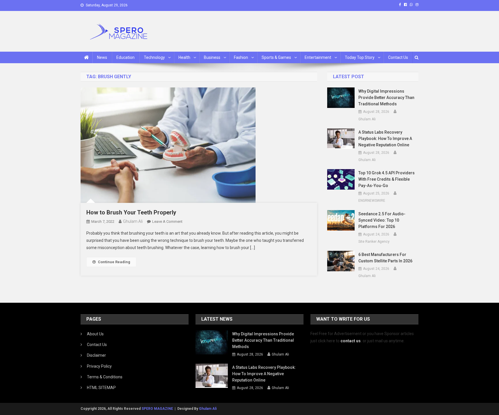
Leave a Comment (167, 221)
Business (212, 57)
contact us (350, 341)
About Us (95, 334)
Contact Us (398, 57)
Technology (154, 57)
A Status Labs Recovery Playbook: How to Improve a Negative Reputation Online (385, 138)
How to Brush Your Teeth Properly (131, 212)
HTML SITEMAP (101, 387)
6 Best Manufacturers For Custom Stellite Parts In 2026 (385, 257)
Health (184, 57)
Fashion (241, 57)
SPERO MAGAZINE (157, 409)
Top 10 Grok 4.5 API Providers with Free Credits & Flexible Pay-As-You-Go (386, 179)
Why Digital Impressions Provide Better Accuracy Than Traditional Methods (386, 97)
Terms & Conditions (104, 377)
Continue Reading (114, 262)
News (102, 57)
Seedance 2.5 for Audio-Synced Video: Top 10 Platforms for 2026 (381, 220)
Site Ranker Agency (374, 242)
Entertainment (318, 57)
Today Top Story (360, 57)
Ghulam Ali (133, 221)
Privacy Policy (99, 366)
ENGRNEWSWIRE (371, 201)
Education (125, 57)
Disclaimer (96, 355)
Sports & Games (276, 57)
